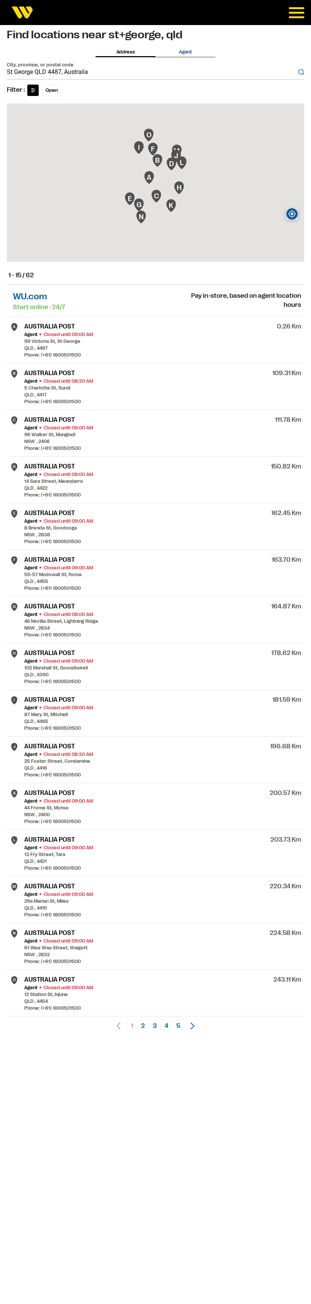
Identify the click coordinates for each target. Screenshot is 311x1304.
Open (52, 90)
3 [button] (155, 1026)
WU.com (30, 296)
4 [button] (166, 1026)
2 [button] (143, 1026)
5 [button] (178, 1026)
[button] (190, 1026)
